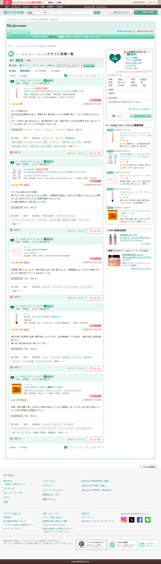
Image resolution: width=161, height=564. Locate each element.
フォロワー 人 (131, 68)
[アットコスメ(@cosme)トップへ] (13, 13)
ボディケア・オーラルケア (63, 424)
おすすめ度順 (40, 71)
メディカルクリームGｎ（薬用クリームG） (44, 387)
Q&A (42, 6)
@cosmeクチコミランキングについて (98, 521)
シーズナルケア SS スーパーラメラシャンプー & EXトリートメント (55, 172)
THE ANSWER (29, 169)
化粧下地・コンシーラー (71, 142)
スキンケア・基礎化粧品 (64, 138)
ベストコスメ (101, 7)
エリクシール (29, 88)
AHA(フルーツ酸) (68, 220)
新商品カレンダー (51, 494)
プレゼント (48, 485)
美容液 (18, 114)
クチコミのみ (38, 65)
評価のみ (51, 65)
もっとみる (145, 243)
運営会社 (85, 513)
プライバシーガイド (11, 529)
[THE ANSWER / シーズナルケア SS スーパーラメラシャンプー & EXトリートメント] (16, 178)
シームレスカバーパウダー (36, 250)
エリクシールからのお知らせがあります (40, 88)
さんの (133, 71)
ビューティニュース (52, 490)
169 (45, 83)
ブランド (26, 6)
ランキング (15, 6)
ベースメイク (54, 142)
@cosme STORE (94, 485)
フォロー (77, 36)
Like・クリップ (92, 36)
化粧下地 (56, 94)
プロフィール (39, 36)
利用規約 (7, 517)
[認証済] (48, 80)
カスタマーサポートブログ (54, 525)
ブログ (35, 6)
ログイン (152, 2)
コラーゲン (42, 220)
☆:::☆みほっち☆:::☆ (45, 54)
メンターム (28, 384)
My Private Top (146, 31)
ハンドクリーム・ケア (72, 390)
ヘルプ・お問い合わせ (52, 517)
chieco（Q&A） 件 (133, 63)
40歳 (120, 79)
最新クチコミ (49, 499)
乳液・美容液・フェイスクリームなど (26, 142)
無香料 (43, 432)
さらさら (37, 195)
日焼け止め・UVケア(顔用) (40, 94)
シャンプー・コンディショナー (36, 175)
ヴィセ (26, 314)
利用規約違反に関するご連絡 (55, 521)
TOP (7, 6)
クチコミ (52, 36)
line (147, 520)
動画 (61, 36)
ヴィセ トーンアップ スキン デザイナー (43, 317)
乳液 (26, 94)
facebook (139, 520)
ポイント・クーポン (13, 493)
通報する (16, 152)
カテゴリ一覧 (89, 7)
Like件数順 (55, 71)
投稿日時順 (24, 71)
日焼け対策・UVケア (20, 146)
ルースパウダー (30, 253)
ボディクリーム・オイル (33, 390)
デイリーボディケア (84, 428)
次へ (99, 75)
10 (94, 75)
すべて (25, 65)
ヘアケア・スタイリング (65, 216)
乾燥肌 (143, 79)
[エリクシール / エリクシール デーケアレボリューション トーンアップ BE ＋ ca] (16, 97)
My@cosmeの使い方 (126, 31)
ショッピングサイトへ (95, 100)
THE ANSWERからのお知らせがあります (41, 169)
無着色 (35, 432)
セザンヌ (27, 247)
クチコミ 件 (131, 57)
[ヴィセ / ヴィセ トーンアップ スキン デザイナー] (16, 322)
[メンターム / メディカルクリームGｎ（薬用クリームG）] (16, 393)
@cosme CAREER (97, 490)
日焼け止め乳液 (69, 94)
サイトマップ (87, 517)
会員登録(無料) (139, 2)
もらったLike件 (134, 60)
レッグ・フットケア (53, 390)
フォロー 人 (130, 65)
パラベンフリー (84, 220)
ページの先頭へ (149, 466)
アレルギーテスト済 (43, 361)
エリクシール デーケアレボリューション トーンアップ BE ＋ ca (53, 91)
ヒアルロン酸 (54, 220)
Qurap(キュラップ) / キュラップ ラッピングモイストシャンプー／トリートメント (135, 237)
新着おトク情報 (54, 2)
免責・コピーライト (51, 513)
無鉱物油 (51, 432)
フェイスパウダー (71, 287)
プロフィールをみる (140, 109)
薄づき (94, 121)
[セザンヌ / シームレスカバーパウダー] (16, 255)
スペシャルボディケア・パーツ (24, 428)
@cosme (14, 482)
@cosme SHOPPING (96, 481)
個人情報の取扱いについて (14, 521)
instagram (123, 520)
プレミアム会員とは (11, 513)
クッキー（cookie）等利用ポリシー (18, 525)
